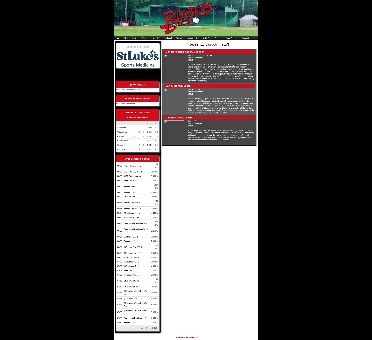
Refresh (147, 328)
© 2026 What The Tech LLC (186, 337)
